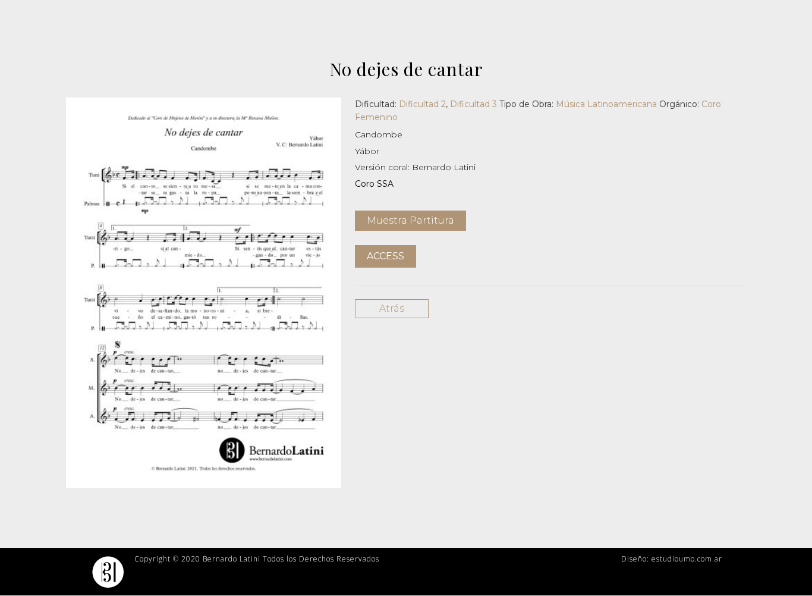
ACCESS (385, 256)
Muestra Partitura (410, 220)
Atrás (391, 308)
